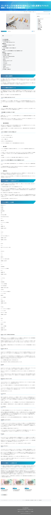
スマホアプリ (39, 24)
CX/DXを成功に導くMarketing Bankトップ (6, 11)
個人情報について (28, 511)
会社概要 (32, 511)
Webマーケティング (17, 11)
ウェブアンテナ (5, 62)
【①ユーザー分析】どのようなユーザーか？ (9, 42)
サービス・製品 (40, 27)
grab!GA (4, 59)
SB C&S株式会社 (25, 508)
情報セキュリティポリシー (21, 511)
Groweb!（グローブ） (6, 57)
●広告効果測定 (4, 46)
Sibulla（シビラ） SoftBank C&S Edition (9, 56)
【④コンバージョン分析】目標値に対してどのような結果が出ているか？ (13, 50)
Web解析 (39, 21)
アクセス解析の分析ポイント (6, 40)
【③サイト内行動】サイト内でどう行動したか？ (9, 47)
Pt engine (4, 66)
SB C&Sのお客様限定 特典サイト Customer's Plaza (7, 500)
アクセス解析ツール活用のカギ (6, 69)
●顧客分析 (3, 52)
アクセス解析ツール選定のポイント (7, 53)
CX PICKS (13, 11)
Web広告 (39, 20)
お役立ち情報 (39, 29)
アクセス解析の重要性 (5, 39)
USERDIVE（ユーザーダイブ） (7, 64)
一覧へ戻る (4, 494)
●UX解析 (3, 49)
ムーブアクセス (5, 63)
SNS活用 (39, 23)
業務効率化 (39, 28)
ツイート (34, 31)
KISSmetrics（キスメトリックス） (8, 60)
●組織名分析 (4, 43)
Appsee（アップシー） (6, 67)
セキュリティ (39, 22)
